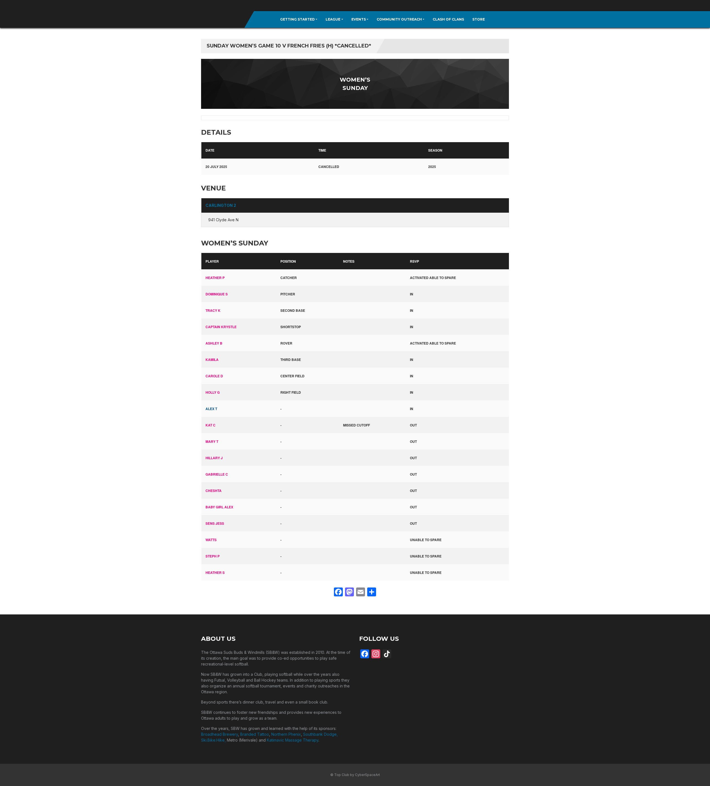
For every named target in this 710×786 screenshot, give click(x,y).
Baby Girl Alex (219, 506)
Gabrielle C (217, 474)
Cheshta (214, 490)
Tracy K (213, 310)
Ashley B (214, 343)
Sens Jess (215, 523)
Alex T (211, 408)
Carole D (214, 375)
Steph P (213, 556)
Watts (211, 539)
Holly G (213, 392)
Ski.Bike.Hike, (214, 740)
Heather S (215, 572)
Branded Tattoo (254, 734)
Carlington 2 (221, 205)
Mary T (212, 441)
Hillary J (214, 457)
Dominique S (217, 294)
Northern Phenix (286, 734)
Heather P (215, 277)
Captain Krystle (221, 326)
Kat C (210, 425)
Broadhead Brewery (219, 734)
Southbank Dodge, (320, 734)
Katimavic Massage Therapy (292, 740)
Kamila (212, 359)
